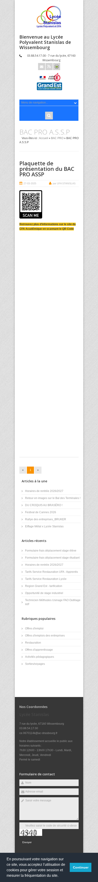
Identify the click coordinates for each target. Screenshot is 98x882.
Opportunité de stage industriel (44, 593)
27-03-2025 (29, 183)
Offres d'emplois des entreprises (45, 635)
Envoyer (27, 842)
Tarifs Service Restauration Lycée (46, 579)
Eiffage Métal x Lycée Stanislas (44, 526)
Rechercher (49, 115)
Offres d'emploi (34, 628)
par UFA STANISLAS (64, 183)
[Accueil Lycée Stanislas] (49, 27)
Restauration (33, 642)
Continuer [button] (80, 867)
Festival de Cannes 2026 (40, 512)
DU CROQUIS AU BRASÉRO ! (43, 505)
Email (41, 66)
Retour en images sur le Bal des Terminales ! (52, 498)
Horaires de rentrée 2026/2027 (44, 491)
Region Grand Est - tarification (43, 586)
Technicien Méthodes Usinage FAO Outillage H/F (52, 602)
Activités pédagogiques (39, 656)
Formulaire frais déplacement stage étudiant (52, 557)
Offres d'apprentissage (39, 649)
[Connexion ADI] (56, 66)
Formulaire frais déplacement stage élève (50, 550)
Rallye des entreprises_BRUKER (45, 519)
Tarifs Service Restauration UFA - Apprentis (51, 571)
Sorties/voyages (35, 663)
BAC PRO (57, 138)
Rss (49, 66)
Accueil (43, 138)
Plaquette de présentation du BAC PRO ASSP (46, 168)
